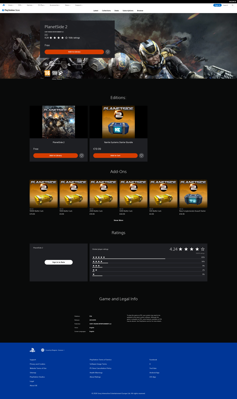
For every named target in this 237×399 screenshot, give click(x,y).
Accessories (54, 5)
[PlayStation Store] (11, 10)
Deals (117, 11)
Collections (106, 11)
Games (29, 5)
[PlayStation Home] (3, 5)
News (67, 5)
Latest (95, 11)
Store (10, 5)
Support (78, 5)
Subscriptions (128, 11)
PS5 (19, 5)
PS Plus (41, 5)
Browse (140, 11)
